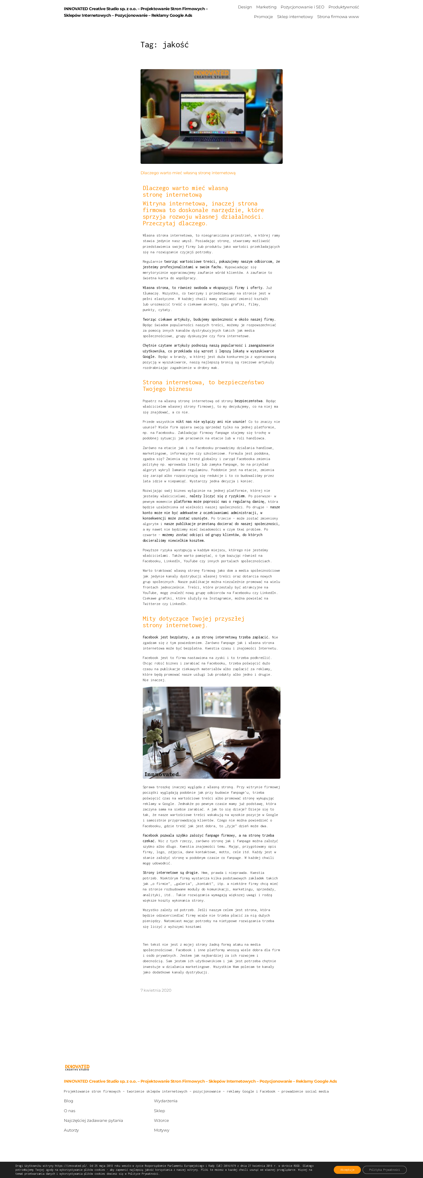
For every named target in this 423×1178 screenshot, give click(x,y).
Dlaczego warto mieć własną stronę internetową (188, 173)
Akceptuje (347, 1169)
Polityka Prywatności (384, 1169)
